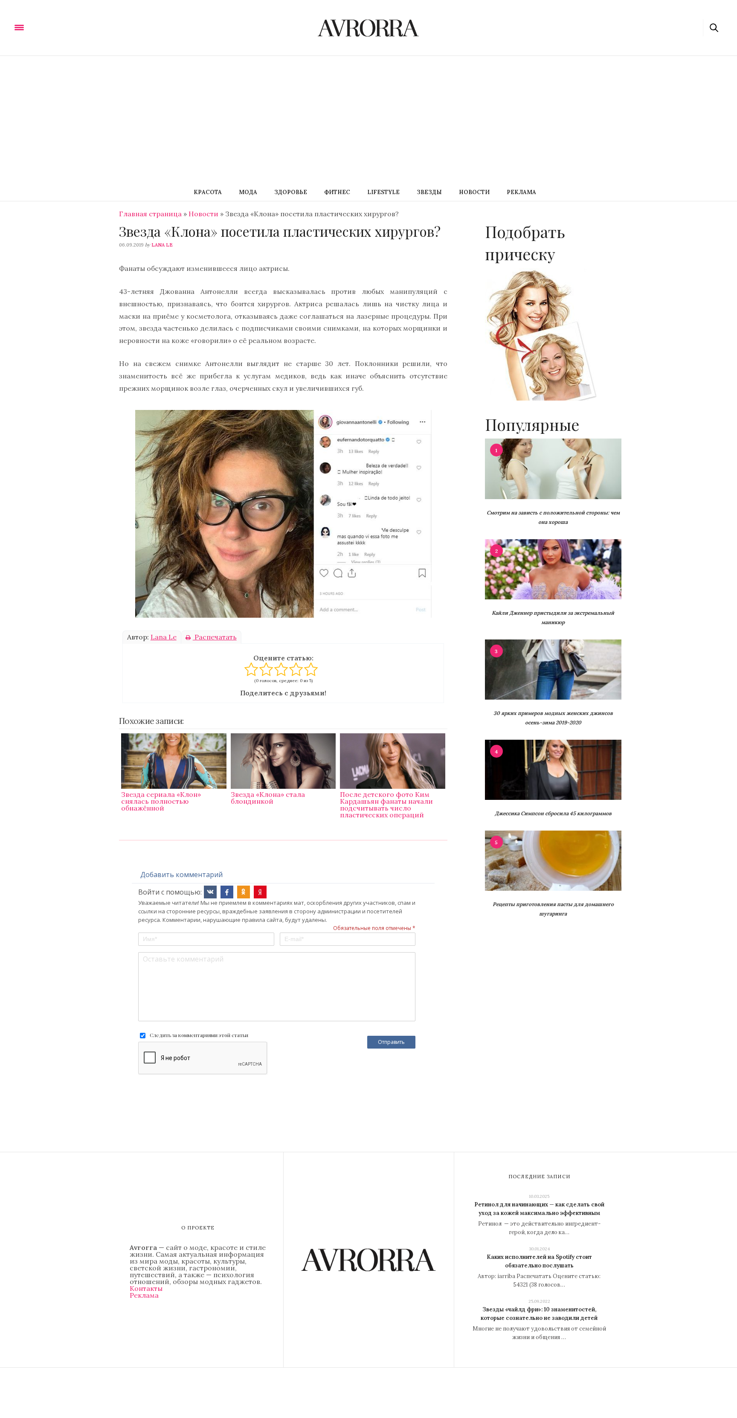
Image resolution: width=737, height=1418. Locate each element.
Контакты (146, 1288)
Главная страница (150, 213)
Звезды (429, 192)
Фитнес (337, 192)
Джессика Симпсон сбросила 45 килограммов (553, 813)
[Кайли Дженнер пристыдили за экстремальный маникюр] (553, 568)
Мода (248, 192)
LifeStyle (383, 192)
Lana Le (162, 245)
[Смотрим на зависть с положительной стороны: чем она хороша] (553, 468)
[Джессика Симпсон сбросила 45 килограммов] (553, 769)
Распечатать (215, 637)
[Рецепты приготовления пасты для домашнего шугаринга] (553, 860)
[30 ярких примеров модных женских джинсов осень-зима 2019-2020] (553, 669)
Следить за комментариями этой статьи (199, 1034)
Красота (208, 192)
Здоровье (290, 192)
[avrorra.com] (61, 27)
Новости (474, 192)
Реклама (521, 192)
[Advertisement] (368, 120)
